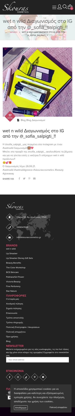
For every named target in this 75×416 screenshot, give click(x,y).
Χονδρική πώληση (14, 303)
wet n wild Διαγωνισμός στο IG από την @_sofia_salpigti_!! (33, 133)
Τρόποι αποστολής (15, 318)
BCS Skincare (12, 272)
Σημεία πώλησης (14, 308)
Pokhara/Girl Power (15, 277)
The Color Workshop (15, 267)
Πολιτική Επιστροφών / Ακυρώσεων (23, 327)
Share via (8, 178)
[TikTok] (26, 377)
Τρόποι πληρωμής (14, 322)
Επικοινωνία (11, 313)
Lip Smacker (11, 253)
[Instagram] (18, 377)
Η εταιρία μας (12, 299)
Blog (23, 120)
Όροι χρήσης (12, 336)
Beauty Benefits (13, 263)
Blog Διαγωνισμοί (35, 120)
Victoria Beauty (13, 281)
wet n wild (11, 249)
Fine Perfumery (13, 286)
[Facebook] (9, 377)
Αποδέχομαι (21, 407)
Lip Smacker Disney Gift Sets (19, 258)
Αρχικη (13, 32)
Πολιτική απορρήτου (58, 407)
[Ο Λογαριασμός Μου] (59, 7)
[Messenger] (43, 377)
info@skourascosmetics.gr (29, 237)
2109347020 (22, 227)
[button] (65, 7)
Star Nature (11, 291)
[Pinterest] (34, 377)
